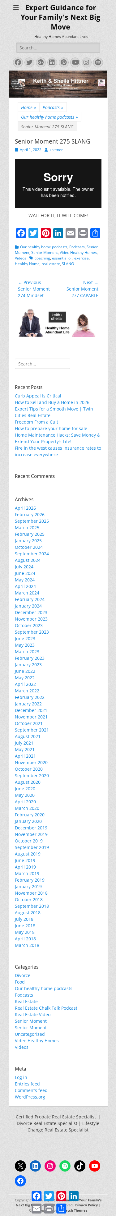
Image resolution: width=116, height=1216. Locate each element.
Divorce (22, 975)
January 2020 (28, 821)
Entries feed (27, 1084)
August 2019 (28, 854)
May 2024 (25, 580)
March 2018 (27, 945)
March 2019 (27, 873)
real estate (50, 263)
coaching (42, 258)
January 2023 (28, 665)
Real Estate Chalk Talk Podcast (46, 1008)
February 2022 (30, 697)
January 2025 (28, 541)
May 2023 (25, 645)
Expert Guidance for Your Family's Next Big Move (60, 17)
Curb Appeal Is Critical (38, 396)
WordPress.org (30, 1097)
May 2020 (25, 795)
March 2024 (27, 593)
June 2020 (25, 789)
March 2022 (27, 691)
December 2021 (31, 710)
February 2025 (30, 534)
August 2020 (28, 782)
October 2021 (29, 723)
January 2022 (28, 704)
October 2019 (29, 841)
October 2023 (29, 625)
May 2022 (25, 678)
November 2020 (31, 762)
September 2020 (32, 775)
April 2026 (25, 508)
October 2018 (29, 899)
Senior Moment (44, 252)
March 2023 (27, 651)
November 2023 (31, 619)
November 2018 (31, 893)
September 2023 (32, 632)
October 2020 (29, 769)
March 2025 (27, 527)
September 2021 (32, 730)
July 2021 (24, 743)
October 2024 (29, 547)
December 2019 (31, 828)
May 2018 (25, 932)
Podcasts (53, 107)
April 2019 (25, 867)
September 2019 (32, 847)
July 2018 (24, 919)
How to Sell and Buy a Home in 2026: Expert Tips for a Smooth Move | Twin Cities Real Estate (54, 408)
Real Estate (26, 1001)
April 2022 (25, 684)
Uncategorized (30, 1034)
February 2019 (30, 880)
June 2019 (25, 860)
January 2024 (28, 606)
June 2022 (25, 671)
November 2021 (31, 717)
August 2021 (28, 736)
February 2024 (30, 599)
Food (20, 982)
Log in (21, 1077)
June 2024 (25, 573)
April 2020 (25, 802)
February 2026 (30, 514)
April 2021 (25, 756)
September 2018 (32, 906)
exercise (81, 258)
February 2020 (30, 815)
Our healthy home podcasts (49, 117)
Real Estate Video (32, 1014)
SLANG (68, 263)
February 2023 (30, 658)
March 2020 (27, 808)
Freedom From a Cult (36, 422)
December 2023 (31, 612)
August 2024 (28, 560)
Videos (20, 258)
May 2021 (25, 749)
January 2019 (28, 886)
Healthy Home (27, 263)
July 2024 (24, 567)
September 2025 (32, 521)
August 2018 (28, 912)
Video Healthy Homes (78, 252)
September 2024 (32, 554)
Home (28, 107)
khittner (56, 149)
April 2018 (25, 939)
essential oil (62, 258)
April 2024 (25, 586)
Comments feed (31, 1090)
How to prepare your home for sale (51, 428)
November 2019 (31, 834)
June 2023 (25, 638)
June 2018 (25, 926)
